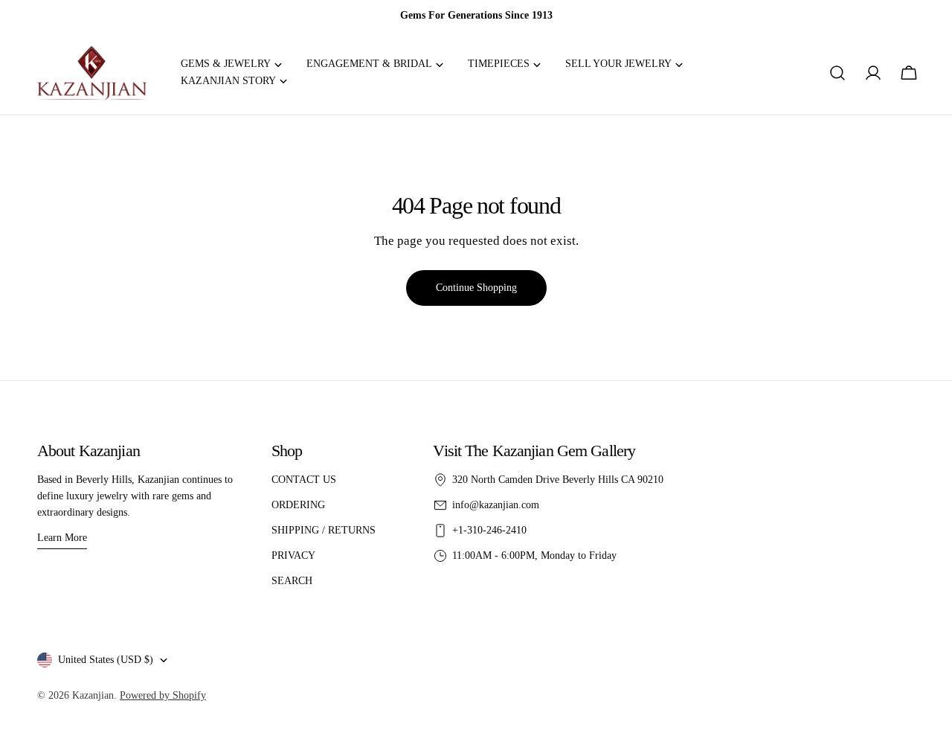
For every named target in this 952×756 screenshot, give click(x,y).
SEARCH (291, 580)
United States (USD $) (105, 659)
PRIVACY (293, 555)
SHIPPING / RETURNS (323, 530)
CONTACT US (303, 479)
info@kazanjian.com (495, 504)
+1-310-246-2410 (489, 530)
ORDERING (298, 504)
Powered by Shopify (163, 695)
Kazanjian (93, 695)
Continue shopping (476, 287)
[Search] (837, 73)
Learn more (62, 537)
